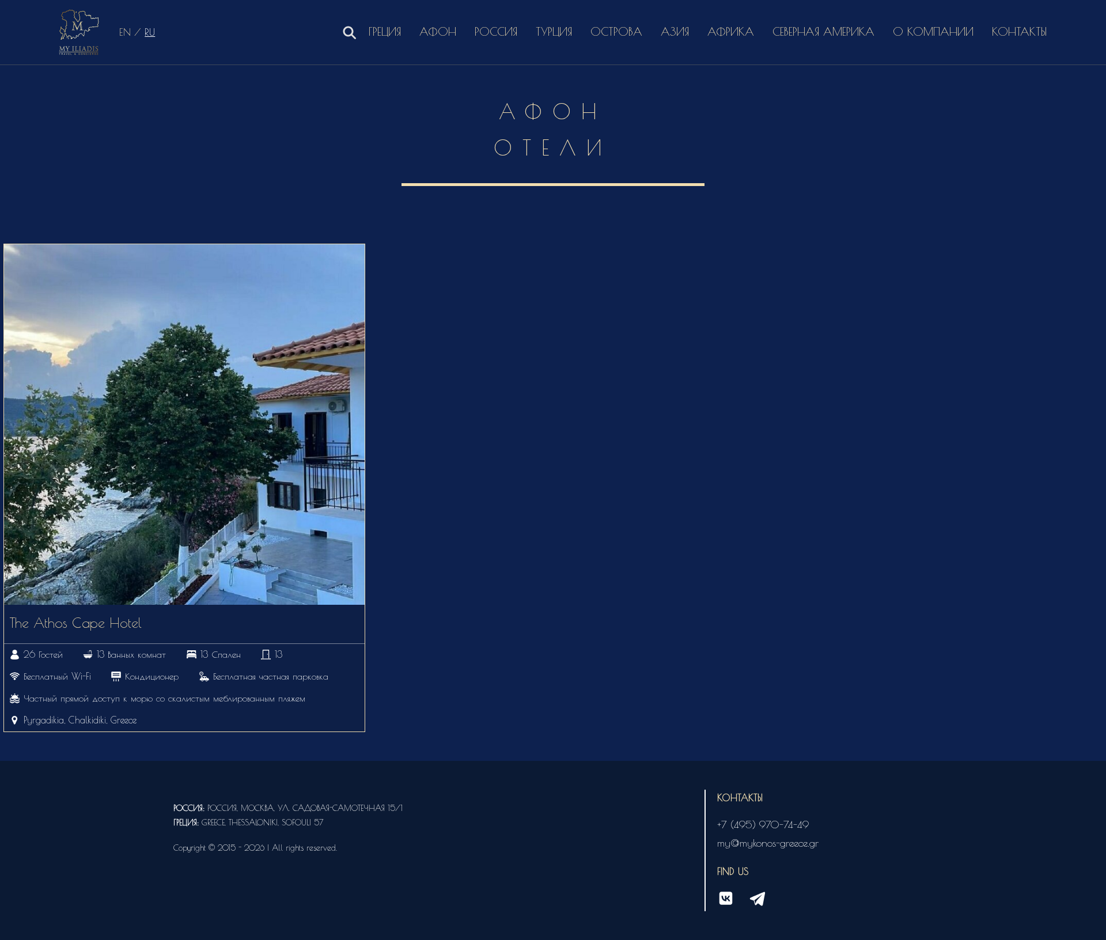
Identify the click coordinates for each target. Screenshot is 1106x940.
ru (150, 32)
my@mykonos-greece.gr (768, 843)
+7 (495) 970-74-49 (763, 824)
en (125, 32)
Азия (675, 31)
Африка (730, 31)
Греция (385, 31)
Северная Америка (823, 31)
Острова (616, 31)
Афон (437, 31)
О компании (933, 31)
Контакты (1019, 31)
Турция (554, 31)
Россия (496, 31)
